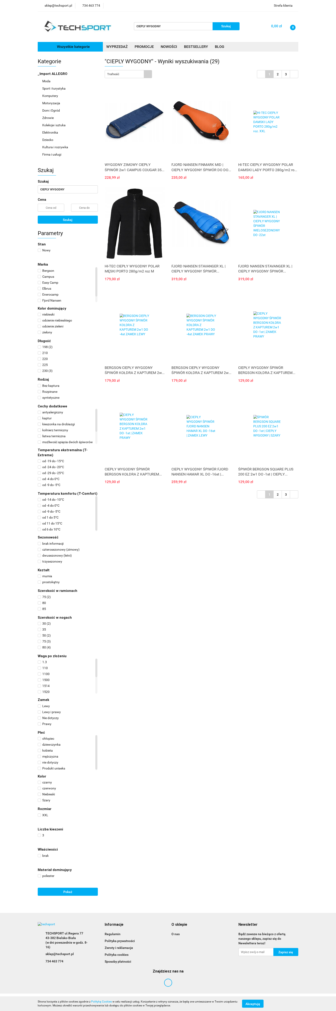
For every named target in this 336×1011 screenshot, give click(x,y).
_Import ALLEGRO (53, 74)
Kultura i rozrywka (55, 147)
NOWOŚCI (169, 46)
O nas (175, 934)
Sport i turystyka (54, 88)
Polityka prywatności (120, 941)
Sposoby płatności (118, 961)
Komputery (50, 96)
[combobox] (128, 74)
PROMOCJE (144, 46)
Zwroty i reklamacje (119, 948)
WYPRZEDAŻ (117, 46)
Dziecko (48, 140)
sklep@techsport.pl (59, 954)
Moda (46, 81)
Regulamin (112, 934)
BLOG (219, 46)
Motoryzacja (51, 103)
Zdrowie (48, 118)
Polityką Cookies (101, 1001)
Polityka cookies (116, 954)
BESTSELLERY (196, 46)
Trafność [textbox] (113, 74)
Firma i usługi (52, 154)
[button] (114, 925)
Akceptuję (252, 1004)
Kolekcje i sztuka (54, 125)
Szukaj (67, 220)
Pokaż (67, 892)
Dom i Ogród (51, 110)
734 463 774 (54, 961)
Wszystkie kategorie (73, 46)
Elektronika (50, 132)
